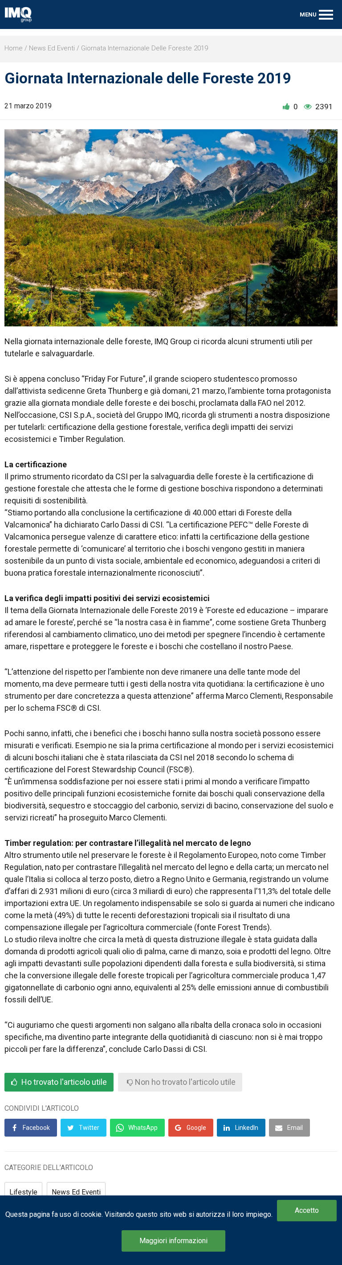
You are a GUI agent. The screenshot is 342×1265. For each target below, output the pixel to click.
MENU (308, 14)
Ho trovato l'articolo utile (63, 1082)
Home (13, 48)
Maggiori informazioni (173, 1240)
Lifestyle (23, 1192)
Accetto (307, 1210)
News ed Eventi (52, 48)
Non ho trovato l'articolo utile (184, 1082)
